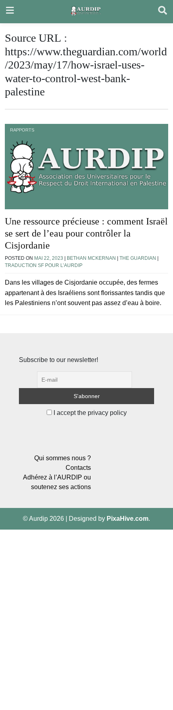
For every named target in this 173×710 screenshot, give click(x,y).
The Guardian (137, 258)
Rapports (22, 129)
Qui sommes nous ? (62, 458)
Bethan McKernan (91, 258)
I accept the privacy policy (89, 412)
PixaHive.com (127, 518)
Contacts (78, 467)
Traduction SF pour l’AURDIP (43, 265)
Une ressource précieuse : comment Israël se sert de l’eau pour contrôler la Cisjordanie (86, 233)
